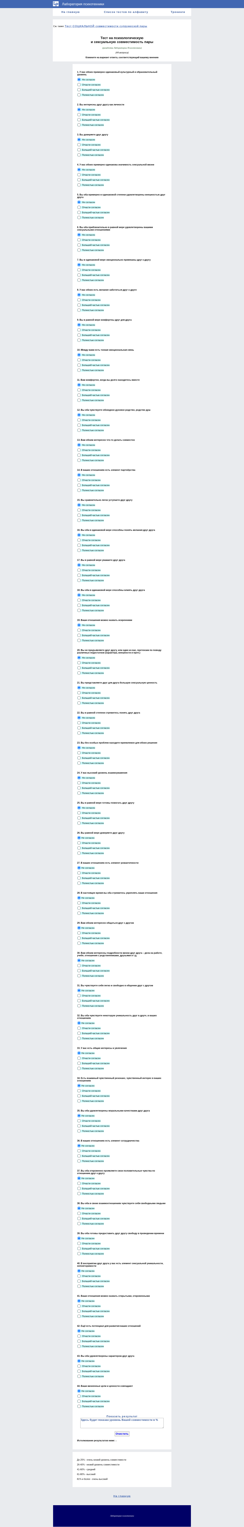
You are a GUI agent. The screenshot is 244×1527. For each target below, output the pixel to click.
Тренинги (178, 11)
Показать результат (122, 1416)
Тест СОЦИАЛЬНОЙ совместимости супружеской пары (106, 26)
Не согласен (87, 79)
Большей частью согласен (95, 90)
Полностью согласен (92, 95)
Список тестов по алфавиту (126, 11)
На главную (70, 11)
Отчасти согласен (90, 85)
